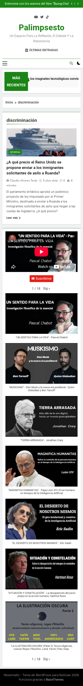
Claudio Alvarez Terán (23, 180)
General (15, 152)
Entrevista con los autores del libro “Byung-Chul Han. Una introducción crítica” (37, 3)
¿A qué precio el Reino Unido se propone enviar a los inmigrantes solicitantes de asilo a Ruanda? (34, 167)
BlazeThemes (54, 679)
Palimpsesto (41, 27)
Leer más (12, 218)
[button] (46, 288)
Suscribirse (43, 278)
